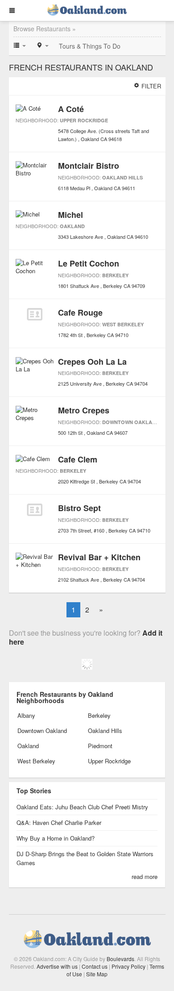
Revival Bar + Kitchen (99, 557)
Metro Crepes (83, 410)
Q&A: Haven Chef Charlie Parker (59, 822)
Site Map (97, 974)
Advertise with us (57, 966)
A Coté (71, 109)
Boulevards (120, 958)
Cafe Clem (77, 459)
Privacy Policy (128, 966)
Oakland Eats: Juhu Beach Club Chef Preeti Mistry (82, 807)
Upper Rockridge (84, 120)
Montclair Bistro (88, 165)
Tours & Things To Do (89, 46)
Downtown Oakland (130, 422)
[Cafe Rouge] (35, 314)
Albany (26, 715)
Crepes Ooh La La (92, 361)
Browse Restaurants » (44, 28)
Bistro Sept (79, 508)
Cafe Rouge (80, 312)
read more (144, 876)
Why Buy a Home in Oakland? (56, 838)
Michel (70, 215)
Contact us (95, 966)
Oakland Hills (122, 177)
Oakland (72, 226)
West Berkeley (123, 324)
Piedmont (100, 745)
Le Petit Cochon (88, 263)
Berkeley (115, 275)
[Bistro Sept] (35, 510)
